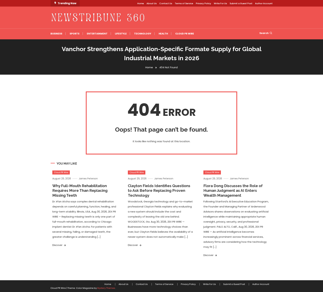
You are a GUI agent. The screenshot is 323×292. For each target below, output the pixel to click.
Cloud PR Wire (184, 33)
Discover (57, 245)
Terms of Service (184, 3)
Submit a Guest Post (241, 3)
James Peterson (88, 178)
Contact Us (165, 3)
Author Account (264, 3)
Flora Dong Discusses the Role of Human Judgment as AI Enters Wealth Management (233, 191)
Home (140, 3)
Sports (74, 33)
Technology (142, 33)
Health (163, 33)
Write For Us (220, 3)
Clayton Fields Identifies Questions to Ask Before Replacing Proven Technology (159, 191)
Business (56, 33)
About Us (152, 3)
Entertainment (97, 33)
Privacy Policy (203, 3)
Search (264, 33)
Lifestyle (121, 33)
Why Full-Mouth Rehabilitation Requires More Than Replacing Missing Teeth (79, 191)
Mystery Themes (106, 288)
